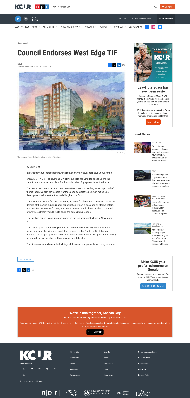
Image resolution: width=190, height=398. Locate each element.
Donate (169, 6)
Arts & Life (48, 27)
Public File (142, 369)
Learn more (153, 122)
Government (22, 43)
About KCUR (75, 352)
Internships (108, 375)
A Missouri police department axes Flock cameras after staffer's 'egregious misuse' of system (161, 180)
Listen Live (74, 358)
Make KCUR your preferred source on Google (153, 265)
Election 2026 (22, 27)
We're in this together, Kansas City (95, 313)
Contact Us (108, 364)
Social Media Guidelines (147, 352)
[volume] (26, 19)
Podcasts (74, 369)
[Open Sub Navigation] (39, 27)
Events (107, 352)
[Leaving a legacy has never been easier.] (153, 62)
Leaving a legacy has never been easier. (153, 89)
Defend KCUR (95, 332)
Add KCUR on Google (153, 286)
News (34, 27)
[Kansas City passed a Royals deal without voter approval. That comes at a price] (142, 201)
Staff (106, 358)
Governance (143, 364)
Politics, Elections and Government (160, 197)
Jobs (106, 369)
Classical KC (135, 27)
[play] (18, 18)
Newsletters (75, 375)
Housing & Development (157, 225)
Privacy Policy (143, 375)
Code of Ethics (144, 358)
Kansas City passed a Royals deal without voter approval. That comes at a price (161, 208)
